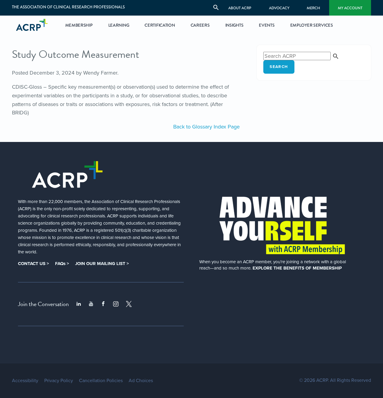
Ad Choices (141, 381)
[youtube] (91, 303)
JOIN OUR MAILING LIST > (102, 263)
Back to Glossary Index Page (206, 126)
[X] (129, 304)
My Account (350, 8)
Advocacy (279, 8)
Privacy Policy (58, 381)
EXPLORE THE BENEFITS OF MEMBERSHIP (297, 268)
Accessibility (25, 381)
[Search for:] (301, 56)
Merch (313, 8)
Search (279, 66)
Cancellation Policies (101, 381)
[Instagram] (115, 304)
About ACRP (239, 8)
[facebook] (103, 303)
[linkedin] (78, 303)
